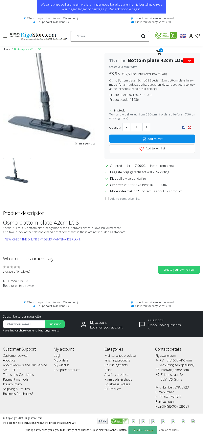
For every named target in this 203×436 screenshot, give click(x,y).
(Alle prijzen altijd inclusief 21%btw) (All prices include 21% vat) (39, 422)
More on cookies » (169, 430)
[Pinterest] (189, 127)
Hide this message (142, 430)
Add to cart (155, 139)
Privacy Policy (12, 384)
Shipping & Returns (16, 389)
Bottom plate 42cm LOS (27, 49)
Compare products (67, 370)
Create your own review (123, 67)
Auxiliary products (116, 374)
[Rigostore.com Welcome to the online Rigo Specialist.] (38, 36)
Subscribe (55, 324)
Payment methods (16, 379)
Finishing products (117, 360)
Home (6, 49)
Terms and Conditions (18, 374)
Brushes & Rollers (117, 384)
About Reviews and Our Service (25, 365)
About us (9, 360)
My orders (61, 360)
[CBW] (120, 421)
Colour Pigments (116, 365)
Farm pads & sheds (118, 379)
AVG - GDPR (11, 370)
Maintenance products (120, 355)
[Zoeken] (143, 36)
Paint (108, 370)
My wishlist (61, 365)
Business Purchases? (18, 393)
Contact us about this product (161, 191)
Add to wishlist (155, 148)
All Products (112, 389)
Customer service (15, 355)
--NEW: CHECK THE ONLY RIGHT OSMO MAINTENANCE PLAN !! (41, 239)
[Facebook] (183, 127)
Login (57, 355)
